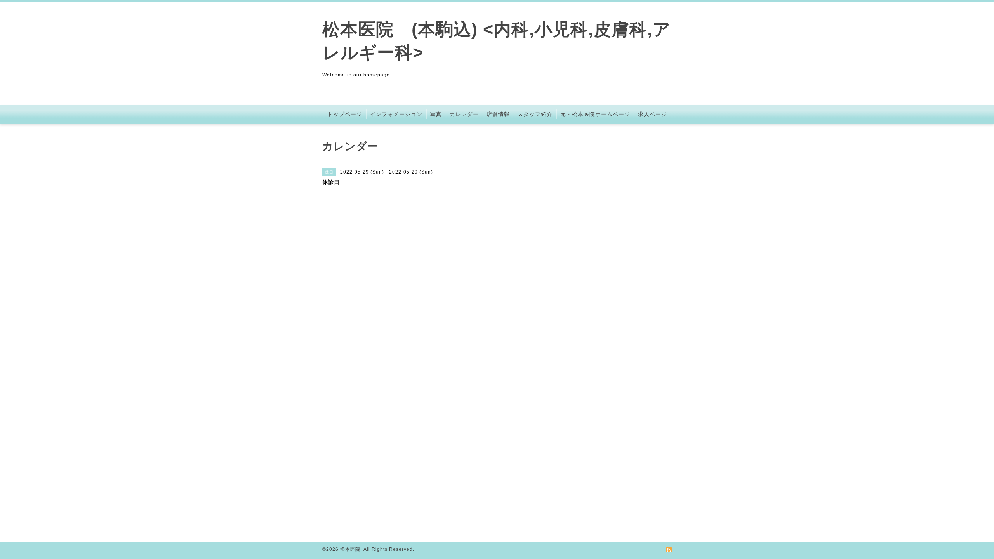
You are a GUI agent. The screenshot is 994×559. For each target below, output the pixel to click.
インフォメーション (396, 114)
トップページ (344, 114)
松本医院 (350, 549)
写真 (436, 114)
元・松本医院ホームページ (595, 114)
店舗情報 (498, 114)
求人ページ (652, 114)
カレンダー (464, 114)
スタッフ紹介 (535, 114)
